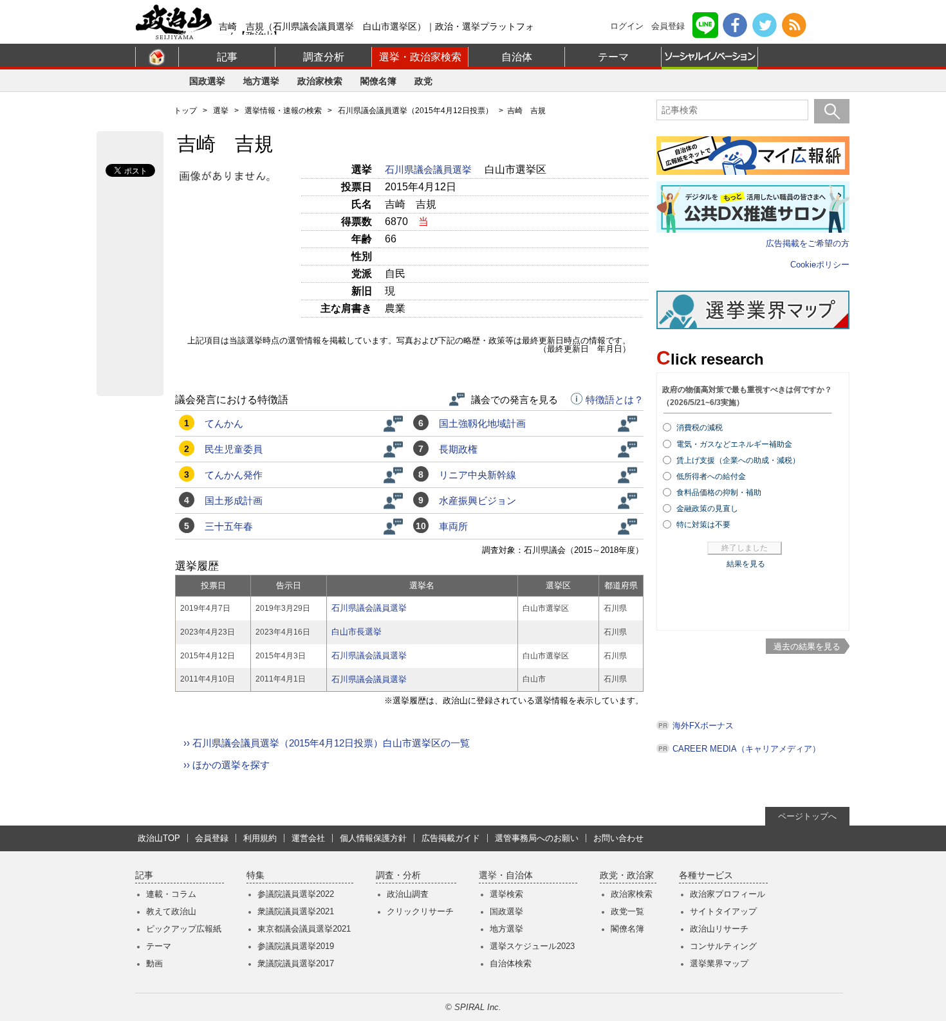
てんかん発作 (234, 474)
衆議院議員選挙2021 (295, 911)
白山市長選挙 (356, 632)
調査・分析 (398, 875)
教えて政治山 (171, 911)
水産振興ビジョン (477, 500)
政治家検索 (319, 81)
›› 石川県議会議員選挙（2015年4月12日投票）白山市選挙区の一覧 (326, 742)
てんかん (224, 423)
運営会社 (308, 838)
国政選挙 (207, 81)
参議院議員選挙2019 (295, 946)
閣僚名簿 (378, 81)
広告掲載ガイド (451, 838)
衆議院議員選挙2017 (295, 963)
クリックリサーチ (420, 911)
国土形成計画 (234, 500)
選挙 (220, 110)
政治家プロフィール (727, 894)
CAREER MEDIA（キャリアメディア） (746, 749)
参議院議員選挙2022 (295, 894)
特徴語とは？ (615, 400)
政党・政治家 (627, 875)
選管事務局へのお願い (537, 838)
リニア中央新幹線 (477, 474)
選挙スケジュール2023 (532, 946)
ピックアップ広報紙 (183, 929)
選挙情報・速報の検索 (283, 110)
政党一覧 (627, 911)
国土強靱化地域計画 (482, 423)
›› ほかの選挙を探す (226, 764)
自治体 (516, 56)
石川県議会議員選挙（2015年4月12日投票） (415, 110)
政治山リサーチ (719, 929)
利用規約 (260, 838)
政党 (423, 81)
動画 (154, 963)
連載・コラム (171, 894)
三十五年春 (229, 526)
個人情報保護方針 (373, 838)
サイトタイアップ (723, 911)
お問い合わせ (618, 838)
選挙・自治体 (506, 875)
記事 (227, 56)
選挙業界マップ (719, 963)
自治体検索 (511, 963)
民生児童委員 (234, 449)
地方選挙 (261, 81)
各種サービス (706, 875)
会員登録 (668, 26)
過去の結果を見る (807, 646)
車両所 (453, 526)
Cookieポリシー (819, 264)
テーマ (613, 56)
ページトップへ (807, 816)
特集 (255, 875)
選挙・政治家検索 (420, 56)
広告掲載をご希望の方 (807, 243)
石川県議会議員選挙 (429, 169)
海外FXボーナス (703, 725)
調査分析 (323, 56)
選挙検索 (506, 894)
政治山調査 (408, 894)
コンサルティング (723, 946)
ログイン (627, 26)
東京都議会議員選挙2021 (304, 929)
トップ (185, 110)
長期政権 (458, 449)
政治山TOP (159, 838)
